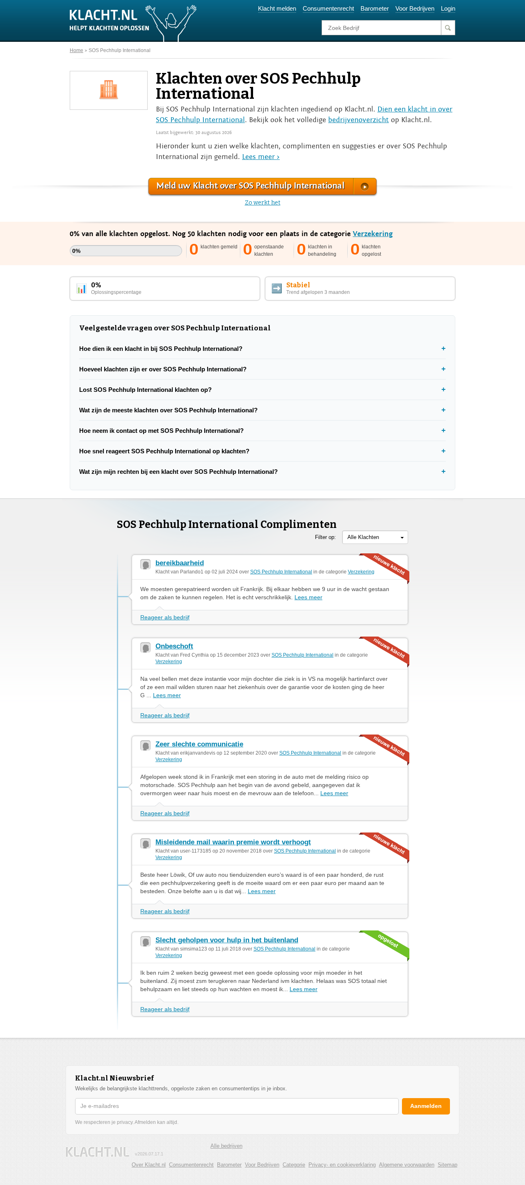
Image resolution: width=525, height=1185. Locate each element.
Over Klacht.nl (149, 1165)
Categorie (294, 1165)
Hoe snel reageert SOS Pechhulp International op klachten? (164, 451)
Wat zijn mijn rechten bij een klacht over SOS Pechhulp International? (178, 471)
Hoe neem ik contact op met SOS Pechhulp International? (161, 430)
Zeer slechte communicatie (199, 744)
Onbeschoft (174, 646)
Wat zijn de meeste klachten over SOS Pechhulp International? (168, 410)
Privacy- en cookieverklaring (342, 1165)
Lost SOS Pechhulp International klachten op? (145, 389)
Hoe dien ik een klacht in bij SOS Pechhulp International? (160, 348)
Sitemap (447, 1165)
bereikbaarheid (179, 563)
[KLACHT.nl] (133, 23)
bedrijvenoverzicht (358, 120)
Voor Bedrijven (414, 8)
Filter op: (325, 537)
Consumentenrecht (328, 8)
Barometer (375, 8)
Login (448, 8)
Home (76, 50)
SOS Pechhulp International (120, 50)
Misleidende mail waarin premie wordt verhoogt (233, 842)
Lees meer (308, 597)
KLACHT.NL (98, 1152)
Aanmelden (426, 1106)
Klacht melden (277, 8)
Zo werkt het (263, 202)
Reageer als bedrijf (164, 617)
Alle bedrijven (226, 1146)
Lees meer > (261, 156)
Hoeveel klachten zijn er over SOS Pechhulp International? (163, 369)
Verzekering (373, 234)
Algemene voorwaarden (406, 1165)
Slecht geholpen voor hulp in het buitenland (226, 940)
